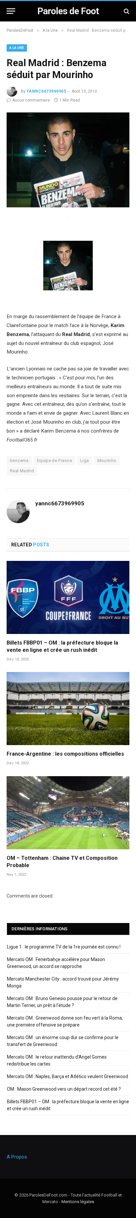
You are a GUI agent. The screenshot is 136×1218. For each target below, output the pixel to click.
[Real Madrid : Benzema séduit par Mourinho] (68, 205)
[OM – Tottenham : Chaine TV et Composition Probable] (68, 812)
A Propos (17, 1157)
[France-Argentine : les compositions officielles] (68, 708)
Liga (84, 460)
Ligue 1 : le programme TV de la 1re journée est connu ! (63, 946)
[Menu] (11, 11)
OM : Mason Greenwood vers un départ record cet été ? (64, 1089)
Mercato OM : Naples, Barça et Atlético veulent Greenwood (67, 1076)
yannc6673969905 (46, 91)
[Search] (125, 11)
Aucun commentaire (31, 100)
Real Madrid (22, 470)
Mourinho (107, 460)
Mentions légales (77, 1201)
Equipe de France (54, 460)
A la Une (16, 48)
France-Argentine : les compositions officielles (65, 754)
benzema (19, 460)
